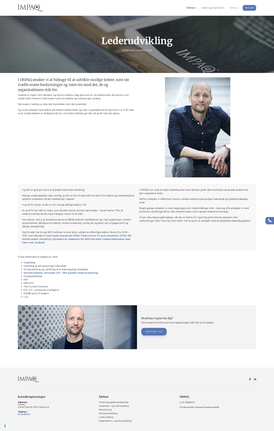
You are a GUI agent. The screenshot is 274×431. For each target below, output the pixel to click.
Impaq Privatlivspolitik (207, 407)
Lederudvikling (106, 417)
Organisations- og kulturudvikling (115, 421)
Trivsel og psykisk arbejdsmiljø (113, 402)
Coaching (29, 262)
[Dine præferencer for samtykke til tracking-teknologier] (5, 426)
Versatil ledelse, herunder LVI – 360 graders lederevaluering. (61, 273)
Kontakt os (154, 331)
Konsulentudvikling (108, 413)
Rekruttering (105, 410)
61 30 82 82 (24, 414)
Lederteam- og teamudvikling (114, 406)
